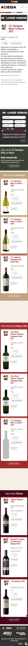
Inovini (3, 39)
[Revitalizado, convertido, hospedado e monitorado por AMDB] (26, 644)
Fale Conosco (21, 639)
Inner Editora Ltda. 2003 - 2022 (9, 639)
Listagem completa (14, 166)
